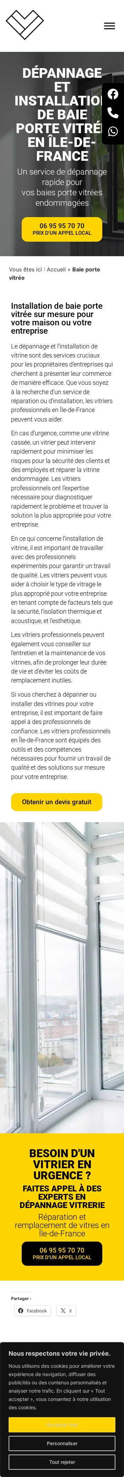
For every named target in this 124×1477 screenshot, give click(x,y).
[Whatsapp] (112, 132)
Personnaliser (62, 1443)
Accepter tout (62, 1425)
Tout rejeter (62, 1462)
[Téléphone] (112, 113)
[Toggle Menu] (109, 25)
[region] (62, 1409)
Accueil (56, 269)
